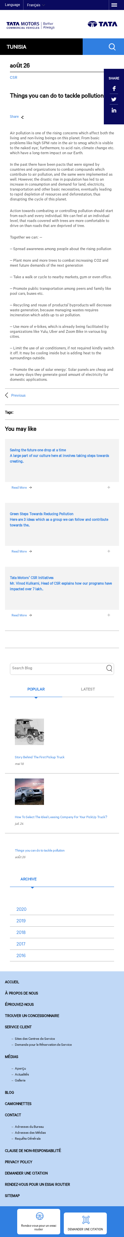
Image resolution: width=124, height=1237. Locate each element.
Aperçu (20, 1068)
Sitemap (12, 1195)
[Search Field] (114, 47)
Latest (88, 688)
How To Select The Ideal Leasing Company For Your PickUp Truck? (61, 817)
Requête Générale (28, 1138)
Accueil (12, 982)
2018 (21, 932)
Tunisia (16, 46)
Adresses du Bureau (29, 1127)
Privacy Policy (18, 1162)
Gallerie (20, 1080)
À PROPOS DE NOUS (21, 993)
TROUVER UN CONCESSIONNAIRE (32, 1015)
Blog (9, 1092)
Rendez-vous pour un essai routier (37, 1184)
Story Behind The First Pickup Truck (39, 757)
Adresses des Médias (30, 1132)
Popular (36, 688)
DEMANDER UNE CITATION (26, 1173)
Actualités (22, 1074)
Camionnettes (18, 1103)
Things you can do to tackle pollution (39, 850)
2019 (21, 921)
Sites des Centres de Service (35, 1039)
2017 (21, 944)
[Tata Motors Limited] (31, 21)
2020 (21, 909)
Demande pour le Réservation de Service (43, 1044)
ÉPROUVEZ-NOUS (19, 1004)
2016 (21, 955)
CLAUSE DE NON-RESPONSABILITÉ (33, 1150)
